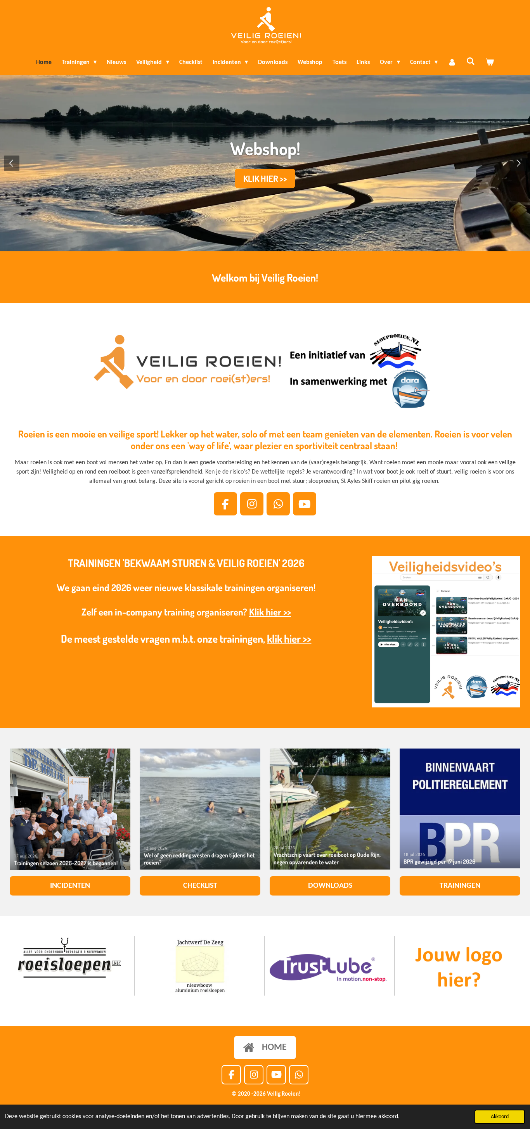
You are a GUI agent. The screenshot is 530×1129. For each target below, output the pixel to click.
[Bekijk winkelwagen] (489, 62)
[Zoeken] (470, 61)
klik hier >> (289, 638)
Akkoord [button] (500, 1117)
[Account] (452, 62)
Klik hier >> (270, 612)
